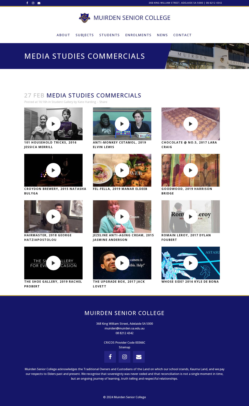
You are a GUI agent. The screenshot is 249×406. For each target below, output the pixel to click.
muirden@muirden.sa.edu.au (125, 328)
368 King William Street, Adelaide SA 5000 (176, 2)
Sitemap (124, 347)
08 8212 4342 (214, 2)
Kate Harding (87, 102)
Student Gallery (62, 102)
